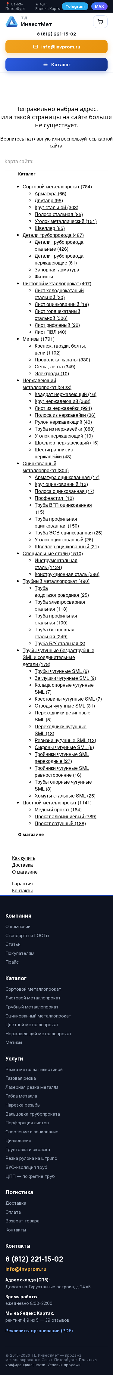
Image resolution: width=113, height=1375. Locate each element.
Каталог (61, 64)
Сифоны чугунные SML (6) (64, 747)
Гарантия (22, 883)
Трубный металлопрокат (31, 1006)
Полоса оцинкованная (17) (64, 491)
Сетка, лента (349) (55, 366)
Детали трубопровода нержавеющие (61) (59, 259)
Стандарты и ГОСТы (27, 935)
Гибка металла (21, 1095)
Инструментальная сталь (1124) (56, 564)
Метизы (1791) (39, 338)
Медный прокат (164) (58, 809)
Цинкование (18, 1140)
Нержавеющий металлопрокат (38, 1033)
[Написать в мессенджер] (95, 21)
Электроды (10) (52, 373)
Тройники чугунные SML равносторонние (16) (62, 771)
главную (41, 138)
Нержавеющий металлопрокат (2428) (47, 384)
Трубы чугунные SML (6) (62, 670)
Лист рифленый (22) (57, 324)
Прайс (12, 962)
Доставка (22, 864)
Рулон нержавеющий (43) (63, 421)
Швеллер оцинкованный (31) (67, 546)
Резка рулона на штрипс (31, 1158)
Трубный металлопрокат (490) (56, 581)
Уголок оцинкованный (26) (64, 539)
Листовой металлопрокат (33, 997)
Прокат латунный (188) (60, 823)
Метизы (13, 1042)
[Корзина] (100, 21)
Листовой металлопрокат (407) (57, 283)
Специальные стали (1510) (53, 553)
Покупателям (19, 953)
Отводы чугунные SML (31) (65, 705)
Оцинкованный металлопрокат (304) (46, 467)
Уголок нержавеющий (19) (64, 435)
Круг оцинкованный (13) (61, 484)
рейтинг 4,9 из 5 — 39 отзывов (37, 1320)
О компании (17, 926)
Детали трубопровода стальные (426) (59, 245)
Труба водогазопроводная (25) (62, 591)
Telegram (75, 6)
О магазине (25, 871)
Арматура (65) (50, 193)
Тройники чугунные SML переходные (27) (62, 757)
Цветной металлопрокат (32, 1024)
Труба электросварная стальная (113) (60, 605)
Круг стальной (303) (56, 207)
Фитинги (44, 276)
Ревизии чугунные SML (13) (65, 740)
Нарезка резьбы (22, 1104)
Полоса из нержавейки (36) (65, 414)
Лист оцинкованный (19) (62, 304)
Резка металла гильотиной (34, 1069)
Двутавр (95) (49, 200)
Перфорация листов (27, 1122)
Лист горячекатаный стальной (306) (57, 314)
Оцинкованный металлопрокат (38, 1015)
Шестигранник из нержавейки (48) (54, 453)
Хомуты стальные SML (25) (65, 795)
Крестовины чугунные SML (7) (68, 698)
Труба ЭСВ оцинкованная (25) (68, 532)
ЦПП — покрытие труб (30, 1176)
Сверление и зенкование (31, 1131)
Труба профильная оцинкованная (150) (57, 522)
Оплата (13, 1212)
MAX (99, 6)
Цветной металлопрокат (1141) (57, 802)
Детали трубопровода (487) (53, 234)
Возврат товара (22, 1220)
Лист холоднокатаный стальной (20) (59, 294)
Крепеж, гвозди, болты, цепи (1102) (60, 349)
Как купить (23, 857)
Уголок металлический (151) (66, 221)
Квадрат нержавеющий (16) (65, 394)
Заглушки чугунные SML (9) (65, 677)
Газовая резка (20, 1078)
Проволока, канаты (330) (62, 359)
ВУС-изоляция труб (26, 1167)
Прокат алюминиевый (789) (65, 816)
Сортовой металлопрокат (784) (57, 186)
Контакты (22, 890)
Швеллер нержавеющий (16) (67, 442)
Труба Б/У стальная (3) (60, 643)
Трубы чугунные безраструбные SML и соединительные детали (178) (58, 657)
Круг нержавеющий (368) (62, 401)
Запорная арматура (57, 269)
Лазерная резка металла (31, 1087)
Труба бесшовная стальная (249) (54, 633)
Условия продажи (63, 1365)
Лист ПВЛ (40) (50, 331)
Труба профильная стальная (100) (56, 619)
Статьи (12, 944)
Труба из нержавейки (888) (65, 428)
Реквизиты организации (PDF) (39, 1330)
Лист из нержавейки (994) (63, 407)
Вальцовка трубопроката (32, 1113)
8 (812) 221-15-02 (56, 34)
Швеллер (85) (50, 228)
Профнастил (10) (54, 497)
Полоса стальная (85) (59, 214)
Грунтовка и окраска (27, 1149)
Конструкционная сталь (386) (67, 574)
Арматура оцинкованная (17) (67, 477)
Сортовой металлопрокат (33, 989)
